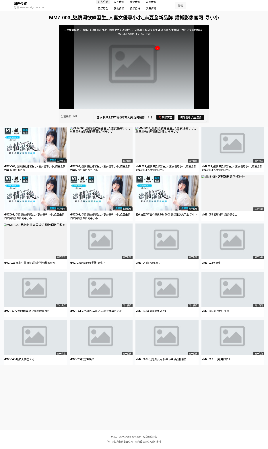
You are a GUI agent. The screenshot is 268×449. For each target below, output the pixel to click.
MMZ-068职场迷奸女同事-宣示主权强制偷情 (160, 359)
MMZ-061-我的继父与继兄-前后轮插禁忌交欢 (96, 311)
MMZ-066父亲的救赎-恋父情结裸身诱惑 (26, 311)
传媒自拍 (135, 8)
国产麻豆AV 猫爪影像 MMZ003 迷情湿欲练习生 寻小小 (166, 214)
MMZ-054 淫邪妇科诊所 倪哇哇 (219, 214)
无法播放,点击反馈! (191, 117)
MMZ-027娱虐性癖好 (82, 359)
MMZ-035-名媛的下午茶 (215, 311)
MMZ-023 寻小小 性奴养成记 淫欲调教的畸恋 (29, 262)
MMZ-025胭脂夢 (211, 262)
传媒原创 (103, 8)
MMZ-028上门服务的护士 (216, 359)
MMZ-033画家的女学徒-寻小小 (87, 262)
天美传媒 (151, 8)
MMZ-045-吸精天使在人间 (19, 359)
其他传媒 (119, 8)
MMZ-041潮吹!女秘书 (147, 262)
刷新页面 (167, 117)
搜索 (180, 5)
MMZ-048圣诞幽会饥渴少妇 (151, 311)
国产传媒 (20, 3)
